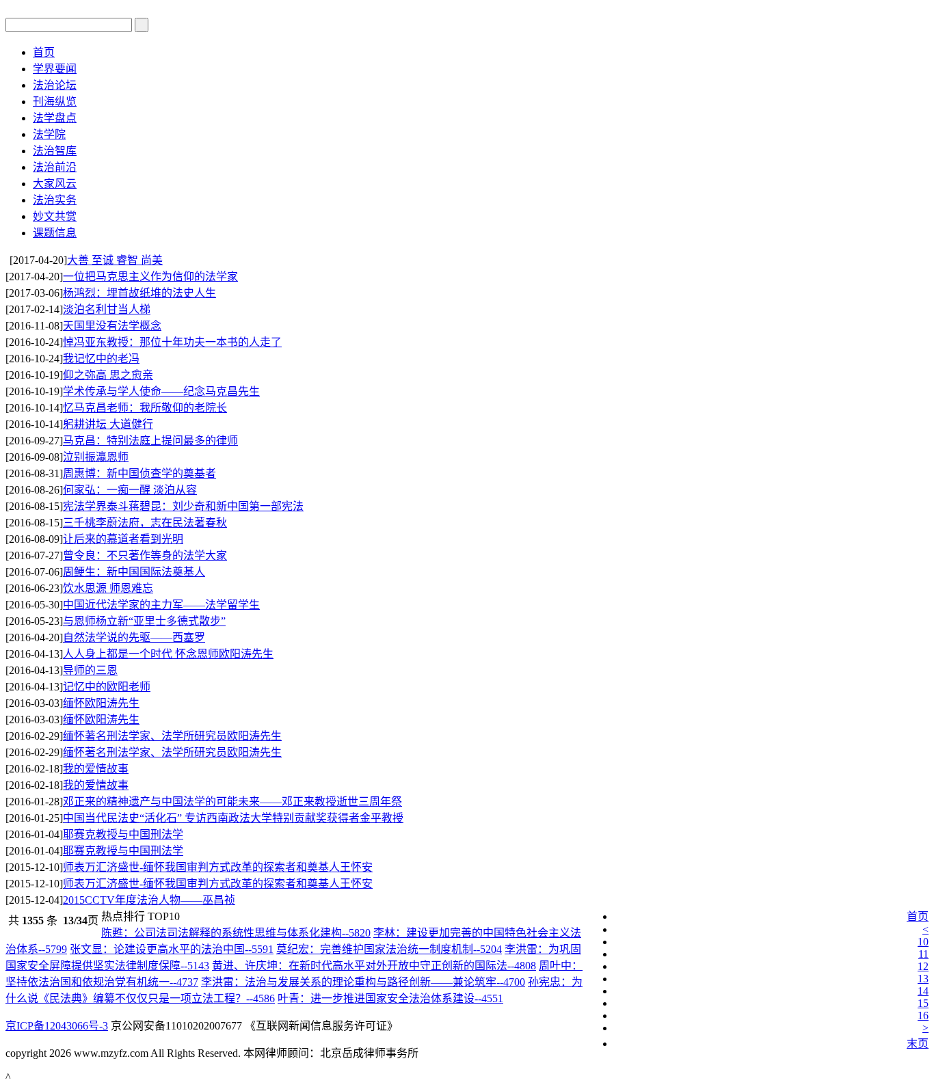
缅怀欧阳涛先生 (101, 703)
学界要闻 (55, 69)
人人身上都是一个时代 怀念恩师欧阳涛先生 (168, 654)
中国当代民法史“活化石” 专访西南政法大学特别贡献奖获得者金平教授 (233, 818)
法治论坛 (55, 85)
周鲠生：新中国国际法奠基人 (134, 572)
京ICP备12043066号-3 (56, 1026)
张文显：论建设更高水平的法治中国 (171, 949)
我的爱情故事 (96, 769)
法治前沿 (55, 167)
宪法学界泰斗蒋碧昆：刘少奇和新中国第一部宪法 (183, 506)
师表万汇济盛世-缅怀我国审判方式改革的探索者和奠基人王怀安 (218, 867)
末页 (918, 1043)
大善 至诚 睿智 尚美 (115, 260)
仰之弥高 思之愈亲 (108, 375)
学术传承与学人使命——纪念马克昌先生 (161, 391)
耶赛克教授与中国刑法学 (123, 834)
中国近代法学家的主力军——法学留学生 (161, 604)
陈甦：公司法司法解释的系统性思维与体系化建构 (236, 933)
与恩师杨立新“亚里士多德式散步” (144, 621)
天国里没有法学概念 (112, 326)
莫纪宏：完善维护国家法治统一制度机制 (389, 949)
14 (923, 991)
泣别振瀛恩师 (96, 457)
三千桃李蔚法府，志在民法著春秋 (145, 522)
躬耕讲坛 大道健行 (108, 424)
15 (923, 1003)
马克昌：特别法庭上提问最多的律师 (150, 440)
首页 (44, 52)
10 (923, 941)
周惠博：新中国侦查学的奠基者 (139, 473)
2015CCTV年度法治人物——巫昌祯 (149, 900)
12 (923, 966)
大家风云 (55, 183)
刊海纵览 (55, 101)
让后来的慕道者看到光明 (123, 539)
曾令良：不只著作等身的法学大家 (145, 555)
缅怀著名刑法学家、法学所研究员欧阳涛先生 (172, 736)
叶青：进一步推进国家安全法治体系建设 (390, 998)
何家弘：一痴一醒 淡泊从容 (130, 490)
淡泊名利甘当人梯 (106, 309)
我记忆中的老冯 (101, 358)
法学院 (49, 134)
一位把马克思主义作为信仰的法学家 (150, 276)
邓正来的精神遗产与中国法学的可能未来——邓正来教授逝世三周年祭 (232, 801)
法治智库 (55, 151)
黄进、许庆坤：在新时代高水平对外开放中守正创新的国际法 (374, 965)
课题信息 (55, 233)
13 (923, 978)
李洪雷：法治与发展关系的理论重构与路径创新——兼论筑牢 (363, 982)
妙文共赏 (55, 216)
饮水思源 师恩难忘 (108, 588)
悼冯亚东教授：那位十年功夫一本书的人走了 (172, 342)
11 (923, 954)
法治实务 (55, 200)
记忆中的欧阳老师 (106, 687)
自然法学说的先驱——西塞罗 (134, 637)
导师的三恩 (90, 670)
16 (923, 1015)
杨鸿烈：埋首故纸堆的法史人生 (139, 293)
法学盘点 (55, 118)
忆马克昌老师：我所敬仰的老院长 (145, 408)
